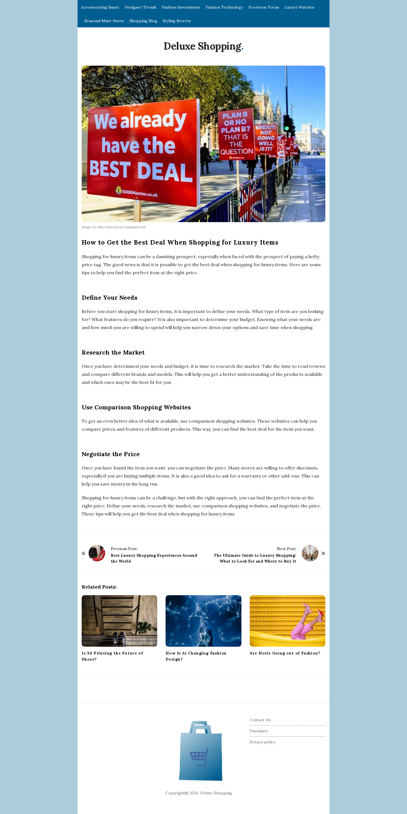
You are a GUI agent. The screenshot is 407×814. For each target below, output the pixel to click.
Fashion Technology (224, 7)
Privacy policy (262, 741)
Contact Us (260, 719)
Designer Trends (140, 7)
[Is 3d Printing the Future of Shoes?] (119, 621)
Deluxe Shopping (202, 46)
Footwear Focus (264, 7)
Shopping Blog (143, 20)
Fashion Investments (181, 7)
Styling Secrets (177, 20)
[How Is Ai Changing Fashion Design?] (203, 621)
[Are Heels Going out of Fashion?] (287, 621)
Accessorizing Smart (100, 7)
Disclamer (259, 730)
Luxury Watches (299, 7)
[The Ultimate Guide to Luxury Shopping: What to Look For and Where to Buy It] (310, 553)
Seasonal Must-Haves (104, 20)
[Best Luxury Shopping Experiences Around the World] (97, 553)
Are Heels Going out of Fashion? (285, 653)
